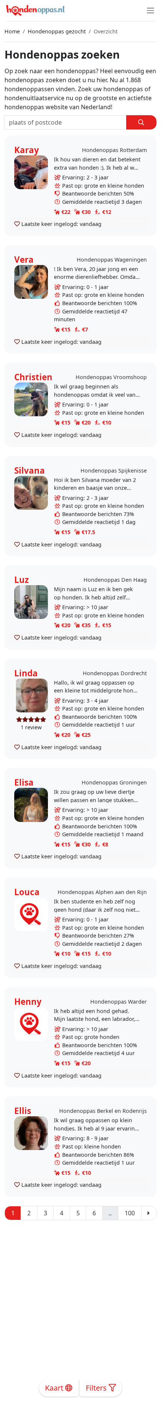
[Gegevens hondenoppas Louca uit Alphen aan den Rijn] (31, 913)
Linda (26, 673)
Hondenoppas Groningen (114, 782)
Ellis (22, 1111)
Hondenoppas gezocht (57, 31)
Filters (97, 1388)
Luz (21, 580)
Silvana (29, 470)
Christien (33, 377)
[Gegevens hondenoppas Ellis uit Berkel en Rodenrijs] (31, 1132)
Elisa (24, 782)
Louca (27, 892)
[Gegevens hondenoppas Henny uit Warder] (31, 1023)
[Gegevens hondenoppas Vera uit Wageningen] (31, 281)
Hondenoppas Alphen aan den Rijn (102, 892)
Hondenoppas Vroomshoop (111, 377)
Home (12, 31)
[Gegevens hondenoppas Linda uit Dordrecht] (31, 694)
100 (130, 1213)
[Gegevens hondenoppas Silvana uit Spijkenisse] (31, 492)
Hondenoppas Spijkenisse (113, 470)
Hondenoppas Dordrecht (115, 673)
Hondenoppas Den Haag (115, 579)
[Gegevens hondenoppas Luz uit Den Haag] (31, 601)
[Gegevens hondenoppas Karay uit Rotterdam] (31, 171)
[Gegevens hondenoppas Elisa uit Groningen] (31, 804)
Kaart (55, 1388)
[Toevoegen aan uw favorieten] (17, 223)
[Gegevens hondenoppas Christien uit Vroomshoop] (31, 398)
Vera (24, 259)
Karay (26, 150)
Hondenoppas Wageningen (112, 259)
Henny (28, 1001)
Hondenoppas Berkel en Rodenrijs (103, 1110)
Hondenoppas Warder (118, 1001)
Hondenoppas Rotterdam (114, 150)
